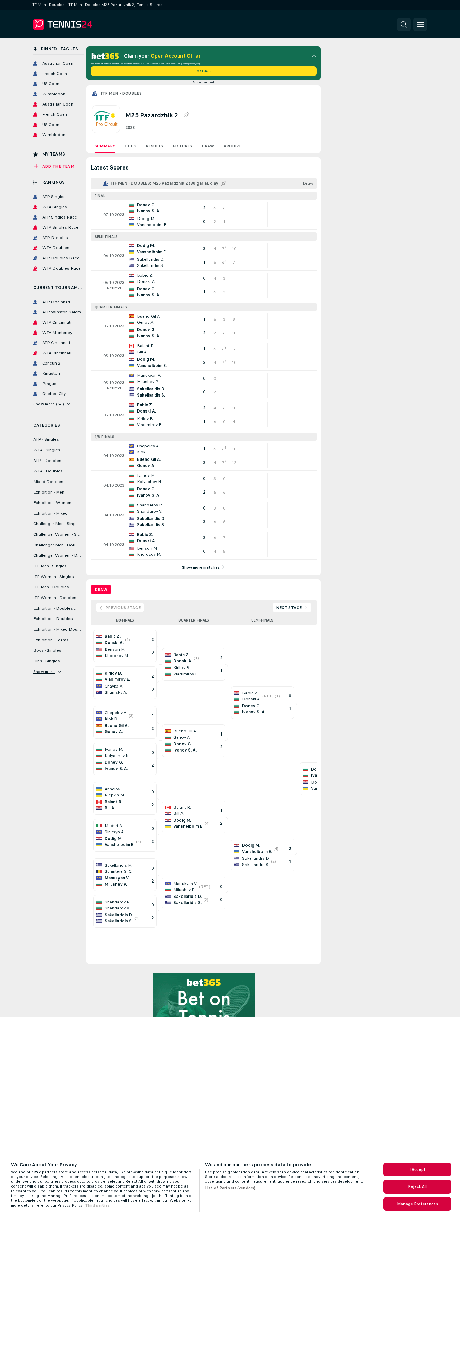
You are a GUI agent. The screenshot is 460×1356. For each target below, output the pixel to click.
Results (154, 146)
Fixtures (182, 146)
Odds (130, 146)
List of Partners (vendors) (230, 1187)
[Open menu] (420, 24)
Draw (208, 146)
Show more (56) (48, 404)
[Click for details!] (204, 214)
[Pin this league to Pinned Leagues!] (186, 115)
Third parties (97, 1205)
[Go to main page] (80, 24)
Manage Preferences (417, 1203)
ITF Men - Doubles (121, 93)
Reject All (417, 1186)
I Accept (417, 1169)
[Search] (404, 24)
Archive (232, 146)
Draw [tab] (101, 589)
